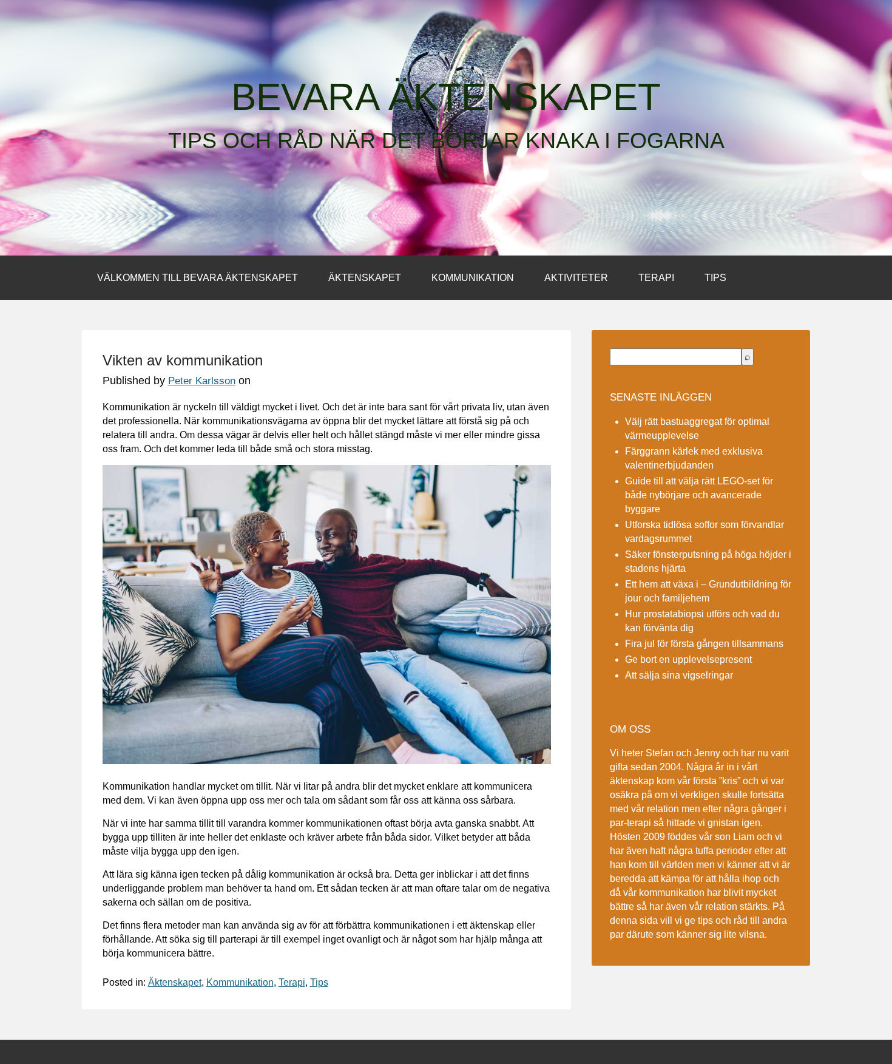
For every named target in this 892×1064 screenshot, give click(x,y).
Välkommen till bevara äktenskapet (197, 278)
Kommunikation (472, 278)
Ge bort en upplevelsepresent (688, 659)
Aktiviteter (576, 278)
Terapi (656, 278)
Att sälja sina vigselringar (679, 675)
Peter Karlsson (201, 381)
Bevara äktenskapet (446, 97)
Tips (715, 278)
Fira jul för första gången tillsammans (704, 644)
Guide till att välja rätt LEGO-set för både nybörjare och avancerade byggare (699, 495)
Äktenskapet (364, 278)
